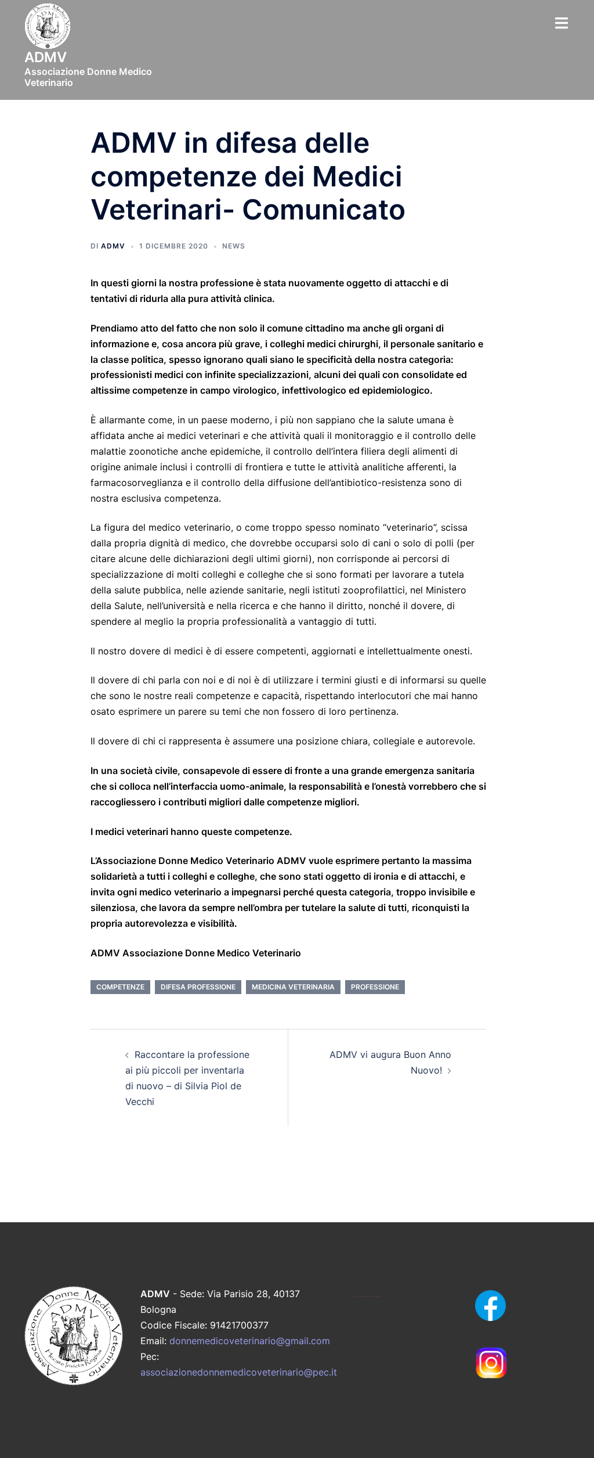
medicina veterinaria (293, 986)
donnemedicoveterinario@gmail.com (249, 1341)
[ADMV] (47, 29)
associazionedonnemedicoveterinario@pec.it (238, 1372)
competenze (120, 986)
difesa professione (198, 986)
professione (375, 986)
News (233, 246)
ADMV (113, 246)
